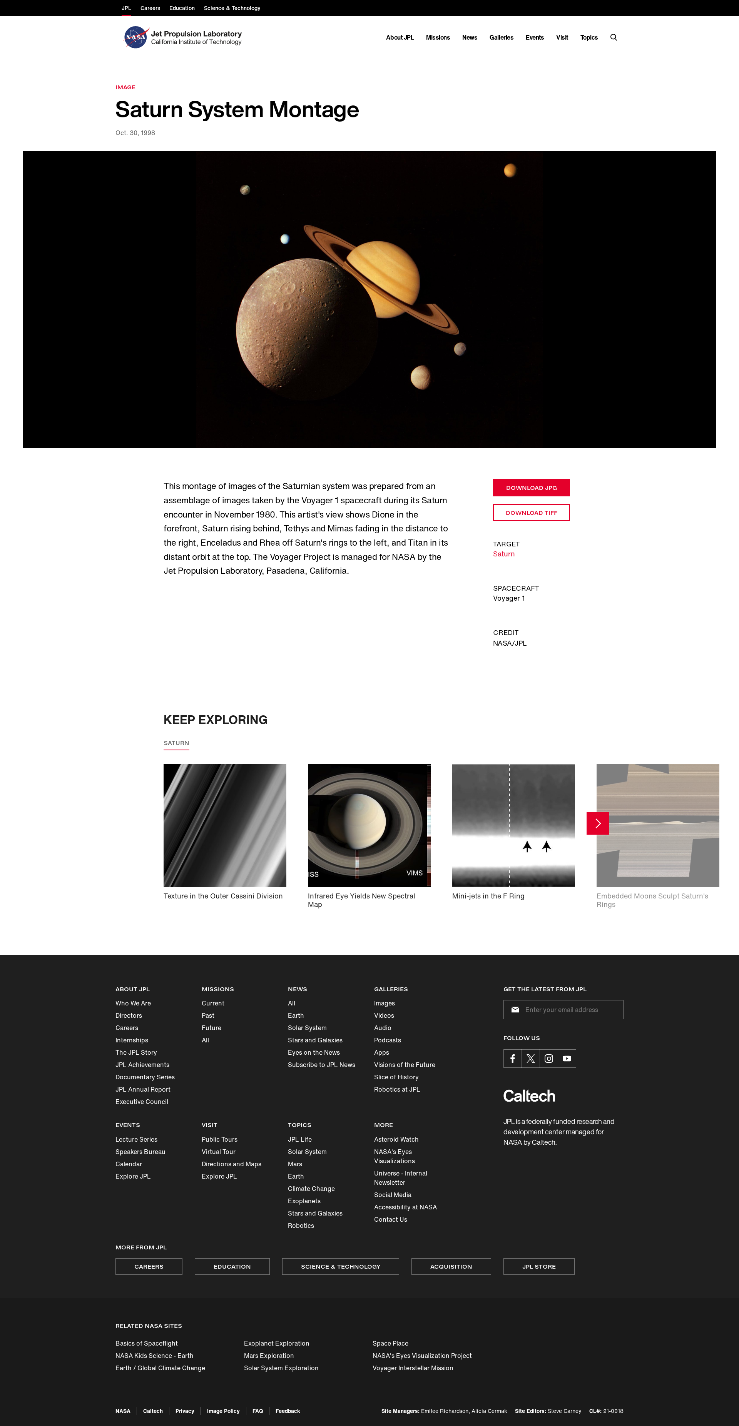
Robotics (301, 1225)
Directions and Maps (231, 1164)
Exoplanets (304, 1201)
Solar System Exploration (281, 1368)
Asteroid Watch (396, 1139)
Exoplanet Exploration (276, 1343)
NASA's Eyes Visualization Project (422, 1355)
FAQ (257, 1411)
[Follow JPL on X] (531, 1058)
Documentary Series (145, 1077)
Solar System (307, 1027)
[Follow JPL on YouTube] (567, 1058)
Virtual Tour (219, 1151)
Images (384, 1003)
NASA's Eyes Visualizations (394, 1156)
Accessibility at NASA (405, 1207)
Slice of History (396, 1077)
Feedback (288, 1411)
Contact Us (390, 1219)
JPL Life (300, 1139)
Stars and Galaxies (315, 1040)
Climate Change (311, 1188)
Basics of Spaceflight (146, 1343)
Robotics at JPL (397, 1089)
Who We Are (133, 1003)
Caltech (153, 1411)
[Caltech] (529, 1095)
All (205, 1040)
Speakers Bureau (140, 1151)
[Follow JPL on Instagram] (549, 1058)
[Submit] (514, 1009)
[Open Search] (614, 37)
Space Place (390, 1343)
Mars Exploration (269, 1355)
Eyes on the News (314, 1052)
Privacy (185, 1411)
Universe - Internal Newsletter (400, 1178)
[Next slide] (598, 823)
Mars (295, 1164)
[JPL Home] (198, 37)
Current (213, 1003)
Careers (126, 1027)
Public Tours (219, 1139)
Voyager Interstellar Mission (413, 1368)
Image (125, 87)
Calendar (128, 1164)
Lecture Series (136, 1139)
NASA (122, 1411)
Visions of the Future (404, 1064)
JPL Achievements (142, 1064)
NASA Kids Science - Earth (154, 1355)
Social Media (392, 1194)
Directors (128, 1015)
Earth (296, 1015)
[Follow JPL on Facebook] (512, 1058)
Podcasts (387, 1040)
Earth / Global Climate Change (160, 1368)
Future (211, 1027)
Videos (384, 1015)
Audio (382, 1027)
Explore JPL (133, 1176)
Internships (131, 1040)
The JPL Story (136, 1052)
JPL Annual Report (143, 1089)
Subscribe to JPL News (321, 1064)
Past (208, 1015)
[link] (369, 300)
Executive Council (141, 1101)
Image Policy (223, 1411)
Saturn (504, 554)
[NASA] (135, 37)
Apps (381, 1052)
